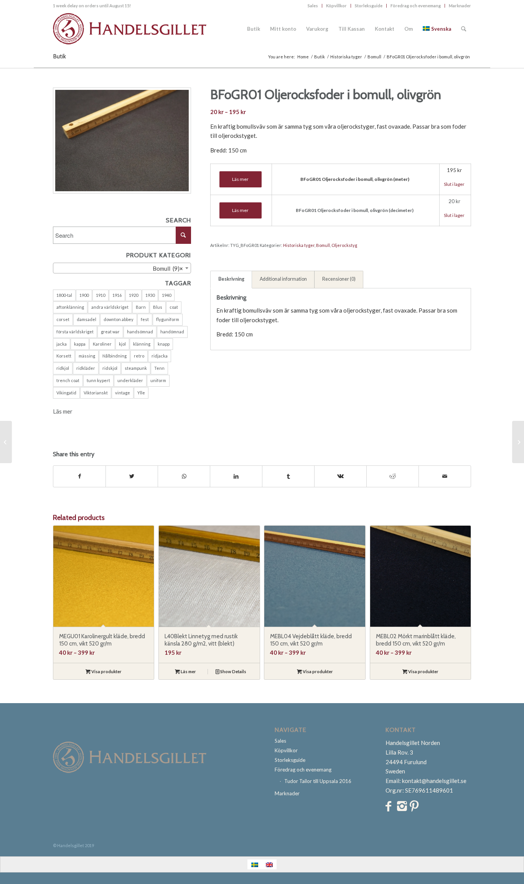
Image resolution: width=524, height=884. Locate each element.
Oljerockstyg (344, 245)
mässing (87, 355)
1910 (100, 295)
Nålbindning (114, 355)
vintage (122, 392)
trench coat (67, 380)
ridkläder (85, 368)
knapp (164, 343)
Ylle (141, 392)
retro (139, 355)
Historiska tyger (299, 245)
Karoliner (102, 343)
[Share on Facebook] (79, 476)
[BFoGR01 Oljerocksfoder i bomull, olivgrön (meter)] (6, 442)
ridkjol (62, 368)
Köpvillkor (336, 5)
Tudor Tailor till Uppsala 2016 (317, 781)
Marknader (460, 5)
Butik (59, 56)
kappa (80, 343)
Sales (313, 5)
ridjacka (160, 355)
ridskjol (109, 368)
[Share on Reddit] (393, 476)
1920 (133, 295)
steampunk (136, 368)
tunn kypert (98, 380)
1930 (150, 295)
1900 (84, 295)
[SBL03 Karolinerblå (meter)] (518, 442)
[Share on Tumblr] (288, 476)
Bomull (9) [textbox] (166, 268)
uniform (158, 380)
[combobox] (122, 268)
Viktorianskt (96, 392)
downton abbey (118, 319)
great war (110, 331)
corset (62, 319)
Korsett (63, 355)
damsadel (86, 319)
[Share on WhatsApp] (184, 476)
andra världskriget (110, 307)
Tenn (159, 368)
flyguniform (167, 319)
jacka (61, 343)
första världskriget (75, 331)
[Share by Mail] (445, 476)
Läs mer (63, 411)
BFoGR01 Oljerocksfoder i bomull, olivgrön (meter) (354, 179)
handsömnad (140, 331)
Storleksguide (368, 5)
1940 (166, 295)
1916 (117, 295)
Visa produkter (106, 671)
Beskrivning (231, 279)
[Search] (463, 29)
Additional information (283, 279)
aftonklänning (70, 307)
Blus (157, 307)
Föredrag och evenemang (416, 5)
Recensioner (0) (339, 279)
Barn (141, 307)
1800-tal (64, 295)
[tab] (231, 279)
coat (174, 307)
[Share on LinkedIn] (236, 476)
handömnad (172, 331)
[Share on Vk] (340, 476)
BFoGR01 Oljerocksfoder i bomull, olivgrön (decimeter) (355, 210)
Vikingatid (66, 392)
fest (145, 319)
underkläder (130, 380)
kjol (122, 343)
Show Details (232, 671)
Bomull (323, 245)
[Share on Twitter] (132, 476)
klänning (141, 343)
